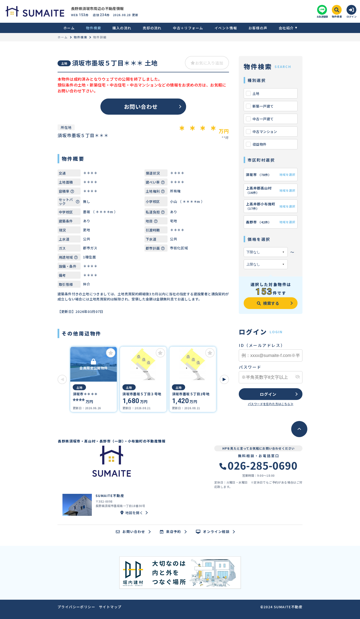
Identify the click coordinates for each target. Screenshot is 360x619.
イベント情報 (226, 27)
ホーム (69, 27)
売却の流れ (152, 27)
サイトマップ (110, 606)
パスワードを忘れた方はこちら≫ (270, 404)
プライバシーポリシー (76, 606)
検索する (271, 303)
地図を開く (134, 512)
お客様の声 (258, 27)
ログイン (268, 394)
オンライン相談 (216, 532)
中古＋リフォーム (188, 27)
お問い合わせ (141, 106)
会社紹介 (286, 27)
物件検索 (93, 27)
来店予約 (173, 532)
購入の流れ (121, 27)
